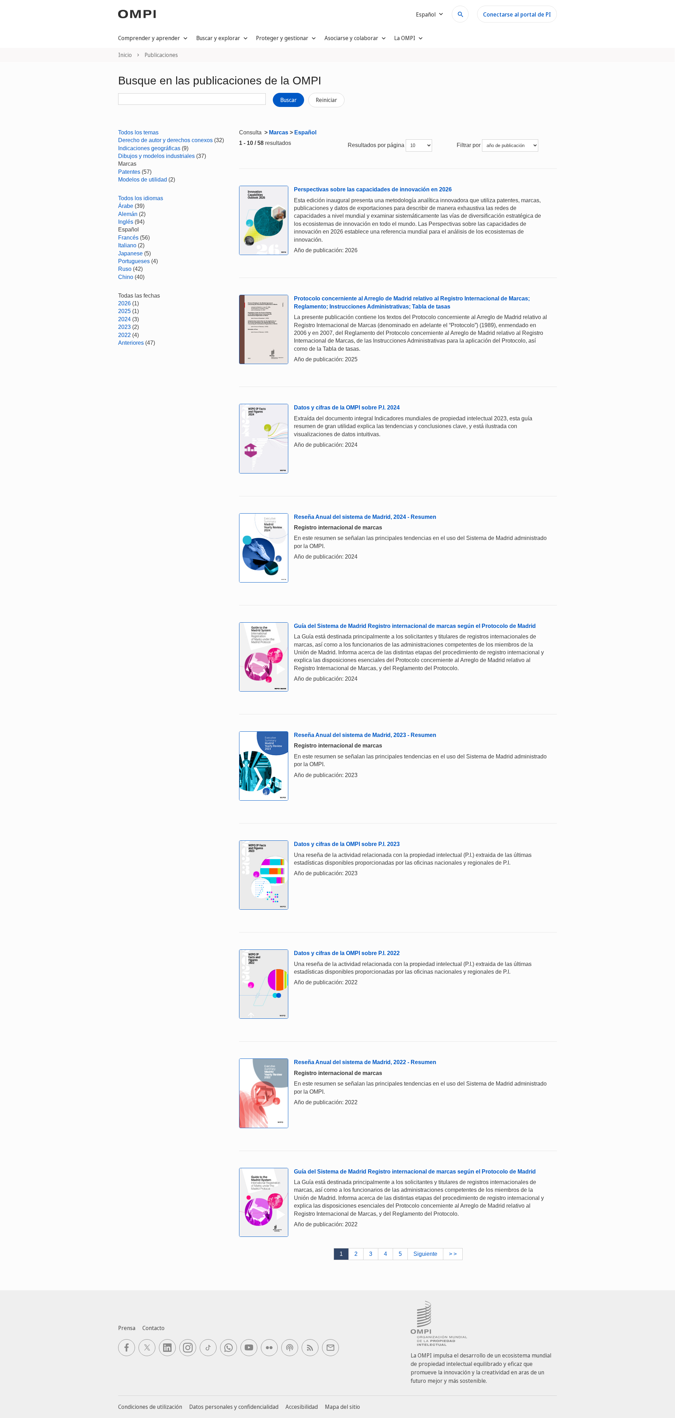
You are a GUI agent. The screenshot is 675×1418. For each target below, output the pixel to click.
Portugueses (134, 261)
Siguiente (425, 1254)
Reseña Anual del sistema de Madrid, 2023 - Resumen (365, 735)
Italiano (127, 245)
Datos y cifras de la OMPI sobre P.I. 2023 (347, 844)
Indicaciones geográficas (149, 148)
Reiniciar (326, 100)
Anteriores (131, 343)
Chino (125, 277)
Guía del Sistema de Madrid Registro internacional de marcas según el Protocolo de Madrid (415, 626)
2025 (124, 311)
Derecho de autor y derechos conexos (165, 140)
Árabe (125, 206)
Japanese (130, 253)
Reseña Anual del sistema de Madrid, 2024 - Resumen (365, 517)
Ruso (124, 269)
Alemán (127, 214)
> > (453, 1254)
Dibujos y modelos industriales (156, 156)
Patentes (129, 172)
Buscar (288, 100)
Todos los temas (138, 132)
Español (305, 132)
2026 (124, 303)
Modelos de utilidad (142, 180)
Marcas (278, 132)
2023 (124, 327)
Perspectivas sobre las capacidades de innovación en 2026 (373, 189)
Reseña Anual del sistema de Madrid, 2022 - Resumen (365, 1062)
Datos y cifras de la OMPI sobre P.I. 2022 (347, 953)
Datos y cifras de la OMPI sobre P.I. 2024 (347, 408)
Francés (128, 238)
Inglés (125, 222)
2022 (124, 335)
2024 (124, 319)
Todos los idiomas (140, 198)
